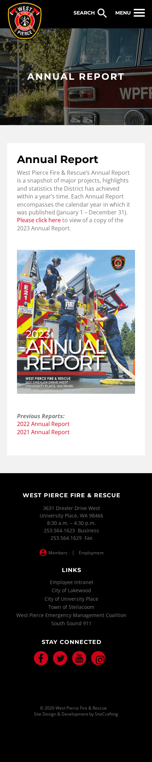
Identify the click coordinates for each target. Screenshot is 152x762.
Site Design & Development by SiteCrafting (76, 714)
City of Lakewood (71, 590)
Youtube (79, 658)
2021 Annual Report (43, 432)
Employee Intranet (71, 582)
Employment (91, 553)
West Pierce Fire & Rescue (24, 21)
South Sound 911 (71, 623)
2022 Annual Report (43, 424)
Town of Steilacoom (71, 607)
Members (58, 553)
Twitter (60, 658)
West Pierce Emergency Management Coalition (71, 615)
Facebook (41, 658)
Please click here (39, 220)
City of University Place (71, 598)
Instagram (98, 658)
